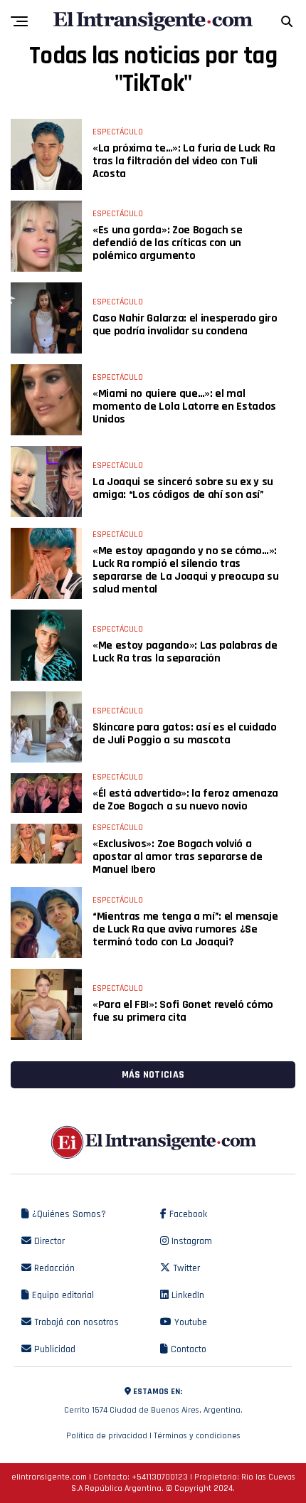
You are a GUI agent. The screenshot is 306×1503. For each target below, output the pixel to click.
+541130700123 (160, 1477)
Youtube (189, 1322)
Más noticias (153, 1074)
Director (48, 1241)
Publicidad (53, 1349)
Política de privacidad (106, 1435)
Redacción (53, 1268)
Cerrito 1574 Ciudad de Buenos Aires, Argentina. (153, 1401)
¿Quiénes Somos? (67, 1214)
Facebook (187, 1214)
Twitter (185, 1268)
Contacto (187, 1349)
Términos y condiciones (197, 1435)
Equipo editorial (61, 1295)
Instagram (190, 1241)
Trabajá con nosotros (75, 1322)
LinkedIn (186, 1295)
